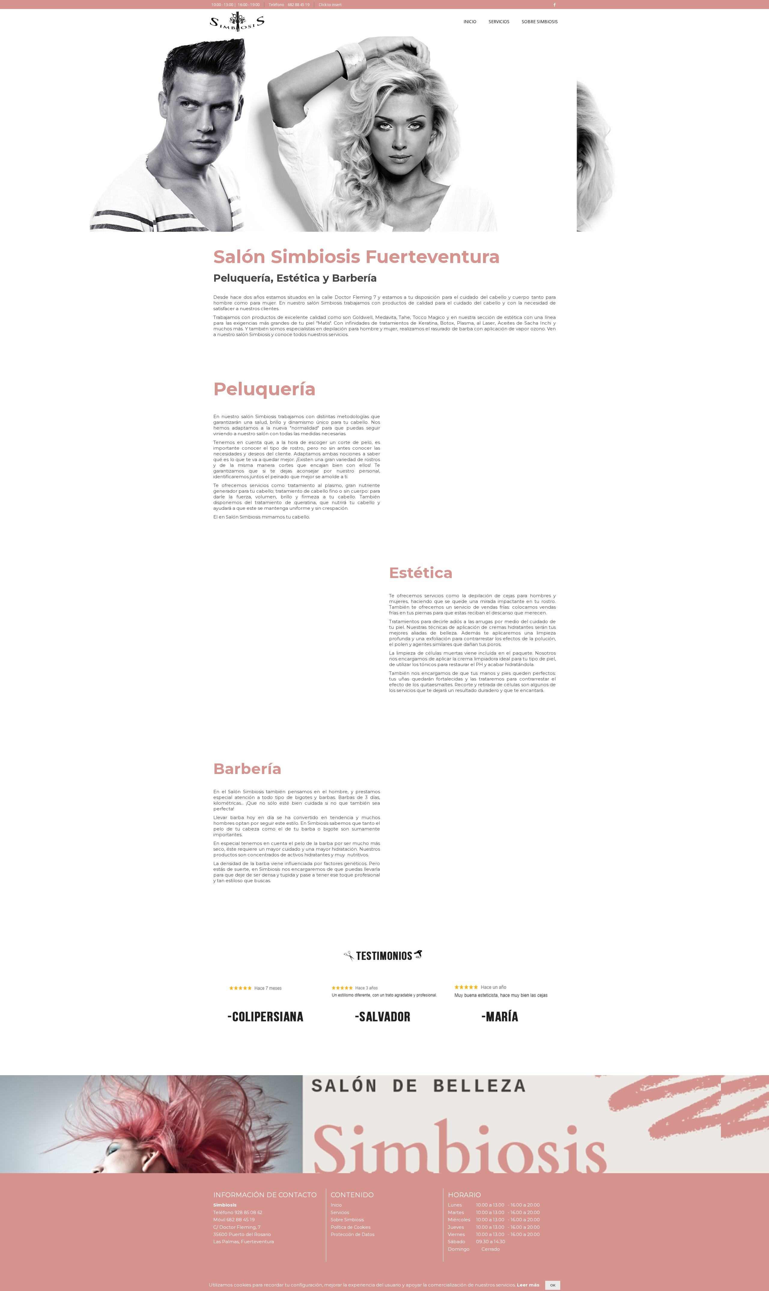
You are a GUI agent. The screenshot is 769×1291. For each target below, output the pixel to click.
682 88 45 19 (298, 4)
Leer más (528, 1285)
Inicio (336, 1205)
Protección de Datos (352, 1234)
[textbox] (380, 139)
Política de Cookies (350, 1227)
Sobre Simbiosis (347, 1219)
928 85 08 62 (248, 1212)
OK (552, 1285)
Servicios (340, 1212)
